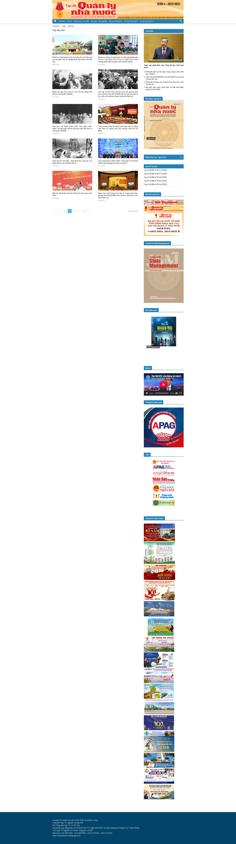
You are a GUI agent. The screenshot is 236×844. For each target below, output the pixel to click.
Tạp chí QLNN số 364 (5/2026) (155, 181)
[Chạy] (147, 393)
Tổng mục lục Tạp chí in (155, 157)
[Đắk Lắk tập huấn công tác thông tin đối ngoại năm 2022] (72, 181)
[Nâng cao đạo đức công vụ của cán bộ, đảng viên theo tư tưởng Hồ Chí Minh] (72, 79)
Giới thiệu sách (151, 310)
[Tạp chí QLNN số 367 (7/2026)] (164, 125)
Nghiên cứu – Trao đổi (81, 21)
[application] (164, 384)
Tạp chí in (151, 138)
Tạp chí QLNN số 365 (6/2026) (155, 177)
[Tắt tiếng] (176, 393)
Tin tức (69, 21)
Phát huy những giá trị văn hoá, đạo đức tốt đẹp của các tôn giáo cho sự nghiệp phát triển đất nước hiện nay (72, 59)
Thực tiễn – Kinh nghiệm (99, 21)
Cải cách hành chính (131, 21)
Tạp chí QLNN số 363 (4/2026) (155, 184)
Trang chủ (56, 26)
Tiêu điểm (149, 31)
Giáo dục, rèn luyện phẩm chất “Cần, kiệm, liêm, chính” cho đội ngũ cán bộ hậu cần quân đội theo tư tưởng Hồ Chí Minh (72, 128)
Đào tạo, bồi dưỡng (115, 21)
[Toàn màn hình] (180, 393)
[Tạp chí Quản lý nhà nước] (118, 9)
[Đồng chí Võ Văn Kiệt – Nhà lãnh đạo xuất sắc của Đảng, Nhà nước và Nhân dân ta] (72, 148)
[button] (181, 21)
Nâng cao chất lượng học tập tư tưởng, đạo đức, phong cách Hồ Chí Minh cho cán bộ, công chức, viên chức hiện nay (118, 195)
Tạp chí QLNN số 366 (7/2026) (155, 174)
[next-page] (90, 211)
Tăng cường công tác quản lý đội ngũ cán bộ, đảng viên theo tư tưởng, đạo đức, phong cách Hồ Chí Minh (118, 128)
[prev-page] (54, 211)
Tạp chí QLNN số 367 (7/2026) (161, 142)
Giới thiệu (62, 21)
